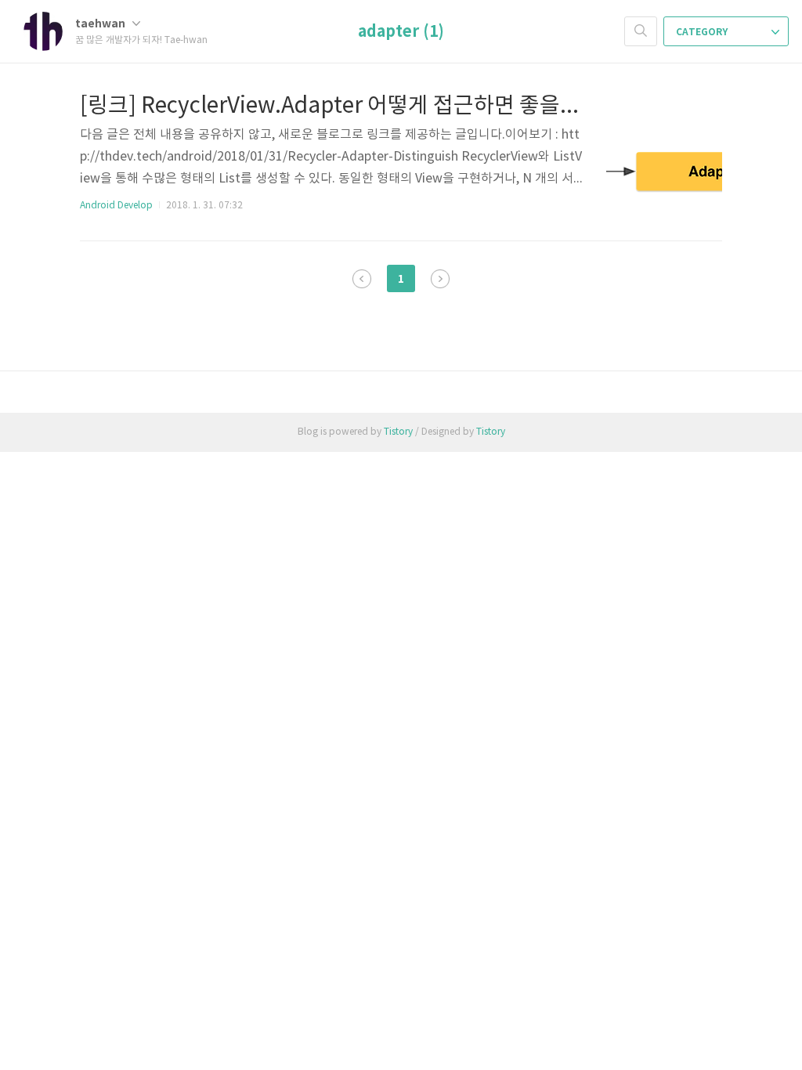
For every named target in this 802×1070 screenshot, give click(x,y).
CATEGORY (703, 32)
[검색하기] (640, 31)
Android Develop (116, 206)
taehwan (101, 24)
